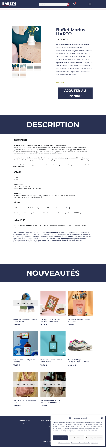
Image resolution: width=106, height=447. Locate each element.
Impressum (94, 443)
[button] (102, 418)
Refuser (76, 438)
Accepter (60, 438)
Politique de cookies (64, 443)
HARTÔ (16, 225)
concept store (64, 208)
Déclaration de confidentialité (80, 443)
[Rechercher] (68, 4)
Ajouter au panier (75, 93)
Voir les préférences (94, 438)
